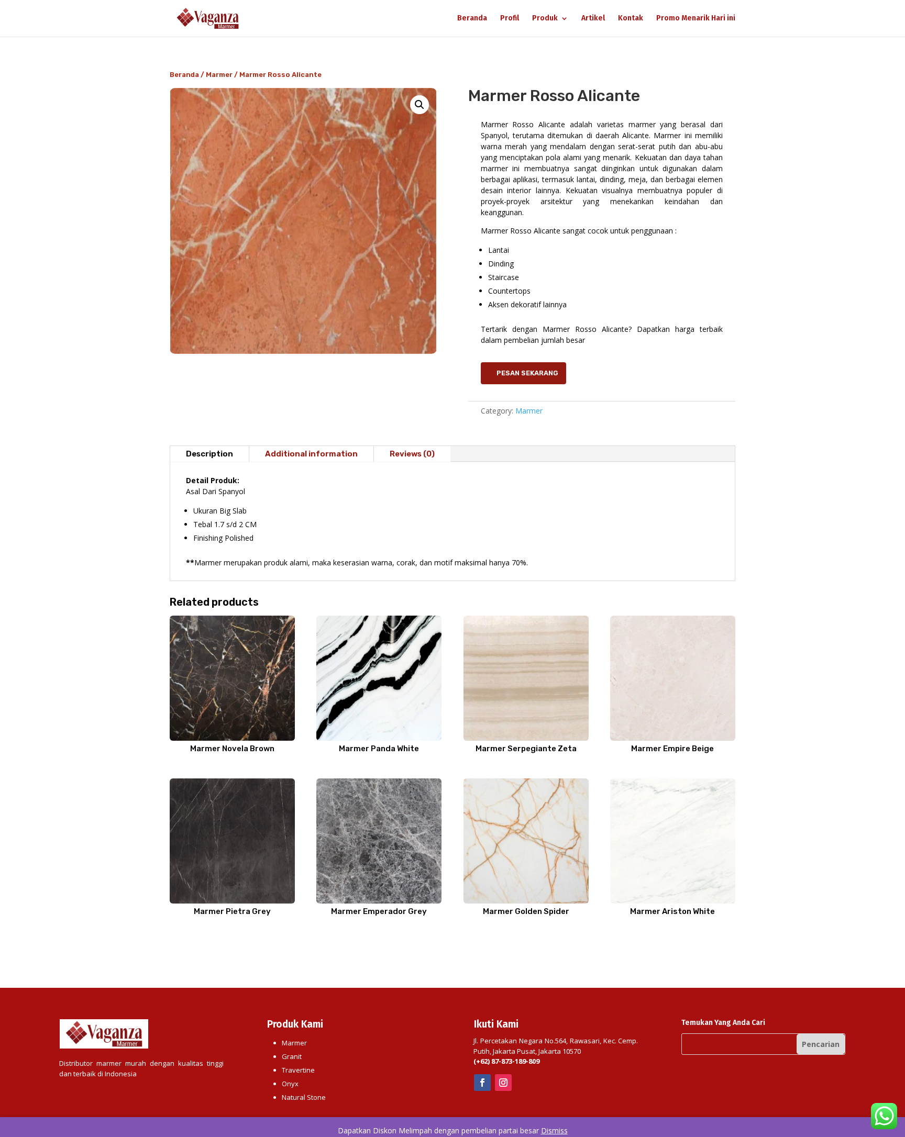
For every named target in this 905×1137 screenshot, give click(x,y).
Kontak (630, 19)
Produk (545, 19)
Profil (509, 19)
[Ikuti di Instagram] (503, 1082)
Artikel (593, 19)
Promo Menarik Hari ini (695, 19)
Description (209, 454)
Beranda (472, 19)
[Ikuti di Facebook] (482, 1082)
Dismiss (554, 1130)
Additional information (311, 454)
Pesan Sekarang (527, 373)
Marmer (219, 75)
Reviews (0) (412, 454)
